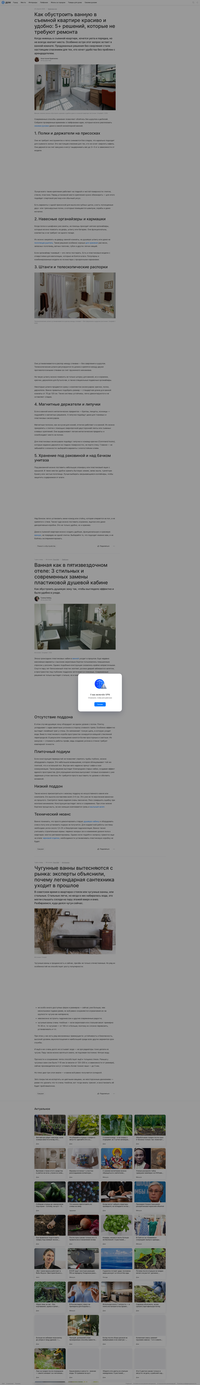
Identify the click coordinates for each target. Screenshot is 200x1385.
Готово (100, 704)
